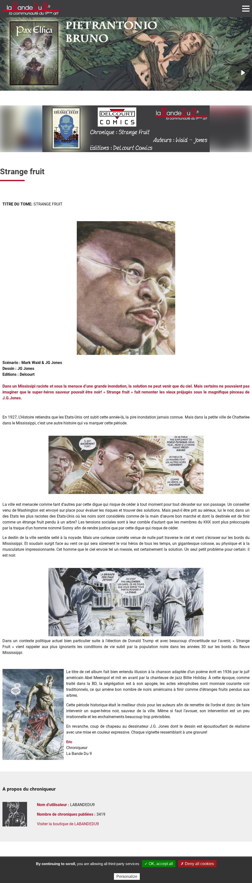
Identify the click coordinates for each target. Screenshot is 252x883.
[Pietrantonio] (126, 54)
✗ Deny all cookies (197, 864)
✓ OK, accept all (158, 864)
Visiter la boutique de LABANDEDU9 (68, 824)
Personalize (126, 876)
